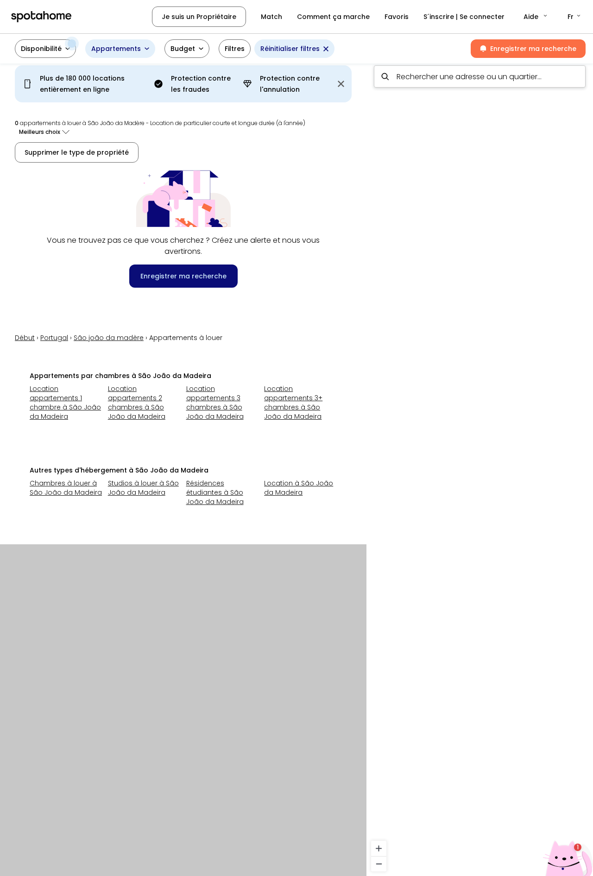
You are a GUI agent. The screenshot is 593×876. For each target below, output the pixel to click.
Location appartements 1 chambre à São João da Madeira (65, 402)
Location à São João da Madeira (298, 488)
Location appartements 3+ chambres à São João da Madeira (293, 402)
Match (271, 16)
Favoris (397, 16)
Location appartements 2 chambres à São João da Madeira (136, 402)
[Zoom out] (378, 863)
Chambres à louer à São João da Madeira (66, 488)
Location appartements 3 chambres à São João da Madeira (215, 402)
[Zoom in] (378, 848)
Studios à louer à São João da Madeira (143, 488)
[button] (536, 16)
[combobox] (480, 76)
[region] (479, 467)
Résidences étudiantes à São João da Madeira (215, 492)
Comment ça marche (333, 16)
